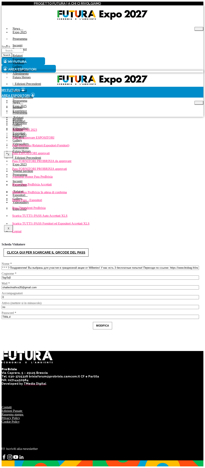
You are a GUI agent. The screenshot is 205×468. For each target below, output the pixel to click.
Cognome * (9, 273)
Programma (20, 38)
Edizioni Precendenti (27, 84)
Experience (20, 123)
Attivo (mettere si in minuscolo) (21, 303)
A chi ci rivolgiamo (84, 3)
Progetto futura (50, 3)
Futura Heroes (22, 77)
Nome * (7, 263)
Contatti (7, 407)
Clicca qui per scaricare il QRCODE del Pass (46, 252)
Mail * (6, 283)
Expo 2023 (20, 164)
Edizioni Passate (12, 411)
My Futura (11, 90)
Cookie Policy (11, 421)
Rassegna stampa (13, 414)
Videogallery (21, 202)
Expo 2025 (20, 32)
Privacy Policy (11, 418)
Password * (9, 313)
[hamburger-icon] (198, 29)
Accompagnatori (12, 293)
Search (6, 46)
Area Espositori (16, 96)
